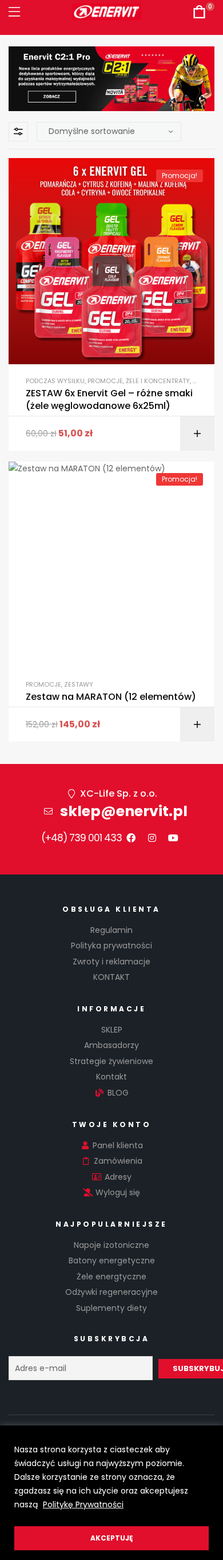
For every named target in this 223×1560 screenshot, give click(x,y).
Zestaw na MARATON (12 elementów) (111, 697)
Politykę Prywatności (83, 1504)
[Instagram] (152, 838)
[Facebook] (131, 838)
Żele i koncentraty (158, 380)
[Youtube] (173, 838)
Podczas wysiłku (55, 380)
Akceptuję (111, 1538)
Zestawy (78, 684)
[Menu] (14, 11)
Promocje (105, 380)
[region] (111, 1492)
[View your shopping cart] (199, 11)
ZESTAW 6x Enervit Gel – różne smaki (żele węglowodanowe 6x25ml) (109, 399)
